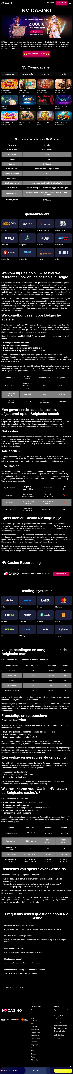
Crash (44, 74)
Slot (62, 74)
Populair (8, 74)
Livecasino (26, 74)
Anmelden (34, 1010)
